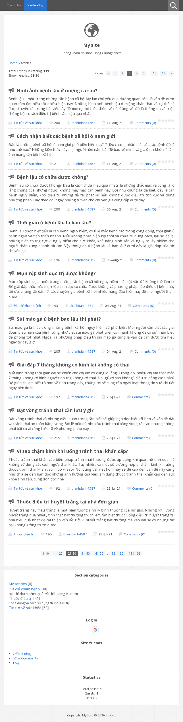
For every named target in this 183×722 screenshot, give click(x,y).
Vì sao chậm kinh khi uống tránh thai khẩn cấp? (72, 451)
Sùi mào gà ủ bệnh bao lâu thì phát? (59, 319)
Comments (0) (145, 122)
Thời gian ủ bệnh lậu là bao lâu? (54, 222)
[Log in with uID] (87, 629)
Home (12, 63)
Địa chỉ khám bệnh (27, 305)
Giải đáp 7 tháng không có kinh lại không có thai (73, 365)
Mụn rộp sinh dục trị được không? (56, 273)
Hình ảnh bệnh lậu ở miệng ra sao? (57, 90)
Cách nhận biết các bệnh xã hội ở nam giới (66, 136)
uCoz (112, 715)
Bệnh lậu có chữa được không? (52, 177)
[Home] (91, 36)
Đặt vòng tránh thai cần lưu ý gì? (55, 410)
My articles (18, 583)
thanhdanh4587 (83, 122)
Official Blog (22, 654)
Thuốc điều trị (23, 534)
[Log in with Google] (95, 629)
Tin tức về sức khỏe (28, 122)
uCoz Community (25, 658)
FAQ (16, 663)
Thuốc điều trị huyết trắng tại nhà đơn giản (67, 502)
